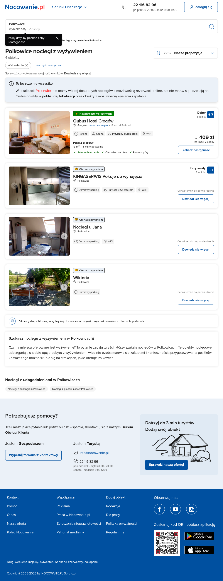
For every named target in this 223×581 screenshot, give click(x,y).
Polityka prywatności (121, 523)
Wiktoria (81, 277)
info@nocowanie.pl (94, 452)
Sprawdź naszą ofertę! (166, 464)
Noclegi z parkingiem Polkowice (26, 389)
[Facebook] (159, 509)
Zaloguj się (203, 6)
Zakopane (91, 562)
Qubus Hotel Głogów (93, 121)
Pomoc (12, 506)
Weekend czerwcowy (68, 562)
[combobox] (185, 53)
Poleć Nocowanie (20, 532)
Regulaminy (115, 532)
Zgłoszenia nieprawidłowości (79, 523)
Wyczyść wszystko (48, 65)
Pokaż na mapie (99, 125)
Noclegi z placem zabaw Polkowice (72, 389)
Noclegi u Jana (87, 227)
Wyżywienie (16, 65)
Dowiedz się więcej (77, 73)
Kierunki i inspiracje (66, 6)
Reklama (63, 506)
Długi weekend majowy (22, 562)
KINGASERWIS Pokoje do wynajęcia (107, 176)
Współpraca (65, 497)
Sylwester (46, 562)
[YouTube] (175, 509)
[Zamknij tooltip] (57, 38)
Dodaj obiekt (115, 497)
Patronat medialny (70, 532)
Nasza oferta (16, 523)
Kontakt (13, 497)
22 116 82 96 (144, 5)
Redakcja (113, 506)
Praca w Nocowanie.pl (73, 514)
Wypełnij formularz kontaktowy (33, 454)
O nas (11, 514)
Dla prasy (113, 514)
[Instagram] (191, 509)
